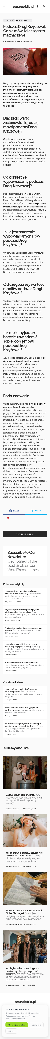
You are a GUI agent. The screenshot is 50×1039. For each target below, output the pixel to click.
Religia (19, 20)
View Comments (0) (25, 534)
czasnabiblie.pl (23, 6)
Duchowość (9, 20)
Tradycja (27, 20)
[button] (4, 6)
